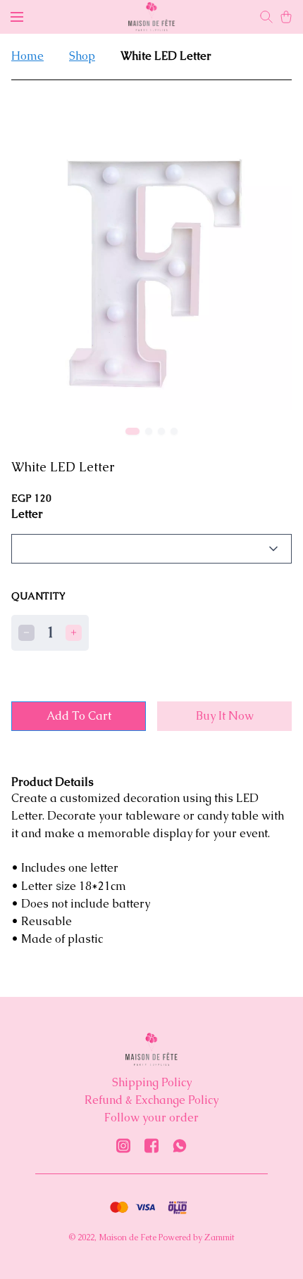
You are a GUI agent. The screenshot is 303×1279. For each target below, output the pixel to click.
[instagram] (123, 1145)
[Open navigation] (17, 17)
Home (27, 56)
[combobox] (151, 549)
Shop (82, 56)
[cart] (286, 17)
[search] (266, 17)
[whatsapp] (180, 1145)
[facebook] (151, 1145)
